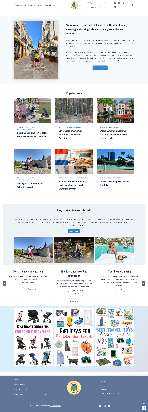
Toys (18, 129)
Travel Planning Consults (110, 393)
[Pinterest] (123, 3)
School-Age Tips (22, 178)
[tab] (70, 301)
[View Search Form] (132, 5)
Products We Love (38, 127)
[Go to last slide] (4, 283)
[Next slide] (143, 283)
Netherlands (104, 127)
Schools (61, 127)
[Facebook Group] (115, 7)
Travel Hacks (18, 395)
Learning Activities (92, 2)
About (103, 2)
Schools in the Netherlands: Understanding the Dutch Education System (72, 185)
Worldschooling (20, 5)
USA (67, 127)
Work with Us (96, 7)
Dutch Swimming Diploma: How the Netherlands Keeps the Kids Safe (114, 134)
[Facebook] (115, 3)
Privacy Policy (55, 406)
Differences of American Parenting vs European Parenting (70, 134)
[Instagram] (119, 3)
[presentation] (32, 110)
